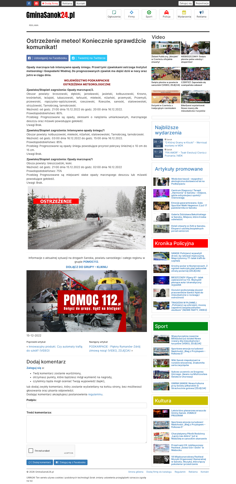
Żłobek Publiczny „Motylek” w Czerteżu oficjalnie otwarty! (164, 59)
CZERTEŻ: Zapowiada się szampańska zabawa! (193, 83)
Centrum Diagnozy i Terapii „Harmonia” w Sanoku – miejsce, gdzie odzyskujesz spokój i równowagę (188, 194)
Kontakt (81, 3)
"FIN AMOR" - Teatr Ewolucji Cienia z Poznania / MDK (185, 152)
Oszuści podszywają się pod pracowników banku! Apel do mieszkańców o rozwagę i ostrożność (187, 294)
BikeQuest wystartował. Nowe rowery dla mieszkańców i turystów (193, 108)
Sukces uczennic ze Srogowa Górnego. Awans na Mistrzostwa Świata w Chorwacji (189, 374)
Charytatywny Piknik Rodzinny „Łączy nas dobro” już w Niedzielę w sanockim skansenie (189, 436)
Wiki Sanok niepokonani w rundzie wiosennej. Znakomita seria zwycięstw (188, 362)
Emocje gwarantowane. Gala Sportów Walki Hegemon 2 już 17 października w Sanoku (189, 205)
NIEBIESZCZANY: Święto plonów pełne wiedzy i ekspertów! (193, 59)
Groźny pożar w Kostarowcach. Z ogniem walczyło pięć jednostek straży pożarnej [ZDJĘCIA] (189, 268)
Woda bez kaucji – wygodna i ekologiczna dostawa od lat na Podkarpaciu (188, 181)
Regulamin (180, 471)
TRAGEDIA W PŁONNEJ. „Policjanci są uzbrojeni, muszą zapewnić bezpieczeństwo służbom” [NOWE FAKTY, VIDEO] (189, 306)
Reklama (67, 3)
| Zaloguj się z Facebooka (71, 462)
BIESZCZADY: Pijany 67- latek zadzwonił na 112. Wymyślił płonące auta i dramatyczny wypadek (187, 281)
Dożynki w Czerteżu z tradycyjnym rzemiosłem (163, 106)
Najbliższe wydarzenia (168, 130)
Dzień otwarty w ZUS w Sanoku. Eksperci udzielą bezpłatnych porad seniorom (188, 228)
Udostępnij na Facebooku (50, 58)
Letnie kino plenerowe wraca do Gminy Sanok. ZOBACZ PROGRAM (188, 413)
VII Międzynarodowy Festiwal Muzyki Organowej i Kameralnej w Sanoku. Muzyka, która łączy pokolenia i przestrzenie (188, 460)
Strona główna (135, 471)
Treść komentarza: (39, 412)
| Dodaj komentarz (41, 462)
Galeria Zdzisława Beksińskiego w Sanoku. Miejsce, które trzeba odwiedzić (188, 217)
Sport (149, 16)
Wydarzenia (184, 16)
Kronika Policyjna (174, 243)
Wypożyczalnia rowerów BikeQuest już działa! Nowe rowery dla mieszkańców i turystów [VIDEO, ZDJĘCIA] (186, 340)
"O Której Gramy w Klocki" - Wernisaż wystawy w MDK (186, 142)
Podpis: (31, 400)
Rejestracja (202, 3)
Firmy (131, 16)
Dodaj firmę (51, 3)
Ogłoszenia (114, 16)
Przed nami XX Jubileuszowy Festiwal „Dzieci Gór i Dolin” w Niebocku (187, 447)
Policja (166, 16)
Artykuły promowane (179, 169)
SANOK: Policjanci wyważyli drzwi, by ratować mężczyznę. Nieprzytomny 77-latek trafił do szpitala (188, 257)
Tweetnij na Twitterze (91, 58)
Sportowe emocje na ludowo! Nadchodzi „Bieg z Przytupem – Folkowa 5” (188, 351)
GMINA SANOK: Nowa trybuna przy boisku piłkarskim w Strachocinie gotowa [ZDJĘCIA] (188, 386)
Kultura (163, 400)
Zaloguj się (185, 3)
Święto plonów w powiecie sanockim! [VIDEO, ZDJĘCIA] (165, 83)
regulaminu (95, 394)
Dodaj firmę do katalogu (159, 471)
